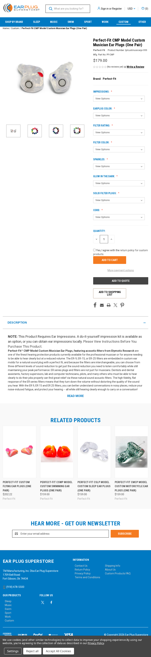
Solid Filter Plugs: (105, 193)
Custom (123, 21)
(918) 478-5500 (15, 586)
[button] (134, 66)
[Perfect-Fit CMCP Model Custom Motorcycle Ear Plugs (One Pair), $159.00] (131, 451)
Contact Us (81, 565)
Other (142, 21)
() (146, 8)
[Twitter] (115, 305)
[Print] (108, 305)
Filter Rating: (102, 125)
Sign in (105, 8)
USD (130, 8)
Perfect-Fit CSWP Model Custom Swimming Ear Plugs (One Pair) (56, 486)
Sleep (36, 21)
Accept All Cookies (58, 651)
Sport (88, 21)
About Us (110, 569)
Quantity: (99, 230)
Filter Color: (101, 142)
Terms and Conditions (87, 577)
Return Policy (82, 569)
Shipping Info (112, 565)
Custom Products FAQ (118, 573)
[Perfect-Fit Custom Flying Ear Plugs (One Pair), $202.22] (19, 451)
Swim (71, 21)
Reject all (32, 651)
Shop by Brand (14, 21)
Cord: (97, 210)
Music (53, 21)
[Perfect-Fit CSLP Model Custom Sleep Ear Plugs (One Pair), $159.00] (94, 451)
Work (105, 21)
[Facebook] (95, 305)
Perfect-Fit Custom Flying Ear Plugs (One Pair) (17, 486)
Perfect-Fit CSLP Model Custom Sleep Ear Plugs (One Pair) (94, 486)
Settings (13, 651)
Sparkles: (99, 159)
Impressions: (101, 91)
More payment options (121, 270)
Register (117, 8)
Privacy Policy (83, 573)
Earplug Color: (103, 108)
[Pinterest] (122, 305)
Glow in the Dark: (104, 176)
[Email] (102, 305)
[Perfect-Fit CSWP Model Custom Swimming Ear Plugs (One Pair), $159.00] (57, 451)
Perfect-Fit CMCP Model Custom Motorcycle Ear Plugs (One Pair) (131, 486)
